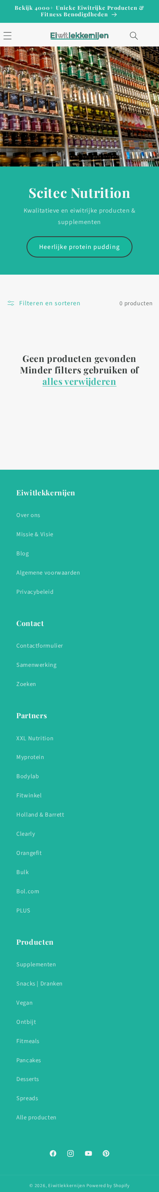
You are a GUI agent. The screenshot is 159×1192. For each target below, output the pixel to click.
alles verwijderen (79, 381)
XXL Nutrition (34, 738)
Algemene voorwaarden (48, 572)
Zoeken (26, 684)
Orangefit (29, 853)
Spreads (27, 1098)
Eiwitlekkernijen (66, 1185)
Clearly (25, 834)
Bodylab (27, 776)
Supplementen (36, 964)
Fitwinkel (29, 795)
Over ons (28, 515)
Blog (22, 553)
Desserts (27, 1079)
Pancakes (28, 1060)
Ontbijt (26, 1022)
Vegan (24, 1003)
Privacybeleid (34, 592)
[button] (134, 36)
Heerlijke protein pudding (79, 246)
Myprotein (30, 757)
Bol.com (27, 891)
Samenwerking (36, 665)
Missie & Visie (34, 534)
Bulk (22, 872)
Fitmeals (28, 1041)
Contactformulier (39, 646)
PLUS (23, 910)
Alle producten (36, 1117)
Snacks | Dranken (39, 983)
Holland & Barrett (40, 814)
